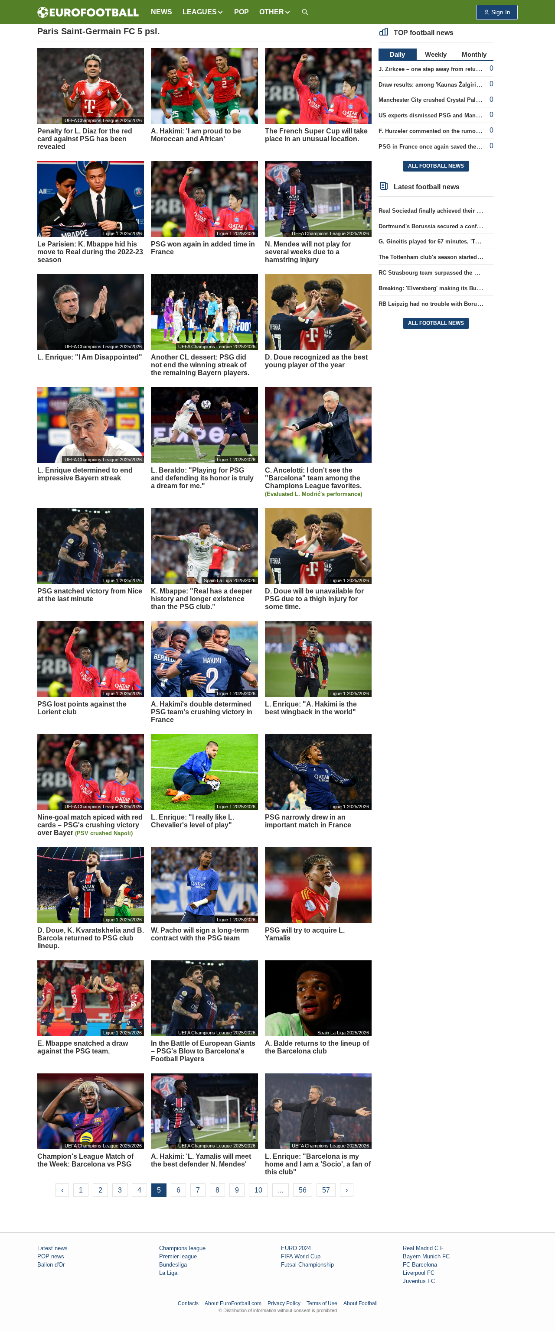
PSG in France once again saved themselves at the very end (459, 146)
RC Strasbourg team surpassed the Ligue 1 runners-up (452, 272)
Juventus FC (419, 1281)
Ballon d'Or (51, 1264)
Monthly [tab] (474, 54)
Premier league (178, 1256)
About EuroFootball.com (233, 1303)
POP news (50, 1256)
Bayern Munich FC (426, 1256)
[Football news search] (304, 12)
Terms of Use (322, 1303)
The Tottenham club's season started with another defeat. (455, 257)
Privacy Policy (284, 1303)
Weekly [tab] (436, 54)
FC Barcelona (420, 1264)
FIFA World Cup (300, 1256)
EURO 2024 (296, 1248)
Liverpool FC (418, 1273)
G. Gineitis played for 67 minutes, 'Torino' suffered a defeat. (458, 241)
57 (326, 1190)
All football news (436, 166)
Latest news (52, 1248)
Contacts (188, 1303)
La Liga (168, 1273)
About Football (360, 1303)
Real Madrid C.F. (424, 1248)
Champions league (182, 1248)
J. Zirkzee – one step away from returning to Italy (444, 69)
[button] (203, 12)
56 (303, 1190)
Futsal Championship (307, 1264)
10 (258, 1190)
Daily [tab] (397, 54)
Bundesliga (173, 1264)
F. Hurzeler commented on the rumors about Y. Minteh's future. (463, 131)
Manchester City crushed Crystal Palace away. (440, 100)
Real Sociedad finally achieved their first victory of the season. (462, 210)
